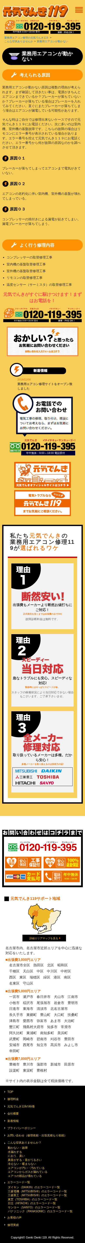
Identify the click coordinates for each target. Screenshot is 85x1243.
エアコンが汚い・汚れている (26, 1168)
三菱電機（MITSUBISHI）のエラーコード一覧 (37, 1191)
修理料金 (13, 1099)
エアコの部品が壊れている (25, 1176)
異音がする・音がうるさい (25, 1160)
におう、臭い (16, 1155)
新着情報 (13, 1121)
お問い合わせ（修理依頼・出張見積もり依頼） (37, 1135)
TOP (10, 1092)
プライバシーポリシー (21, 1128)
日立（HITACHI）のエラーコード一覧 (32, 1203)
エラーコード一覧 (18, 1182)
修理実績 (13, 1225)
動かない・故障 (18, 1147)
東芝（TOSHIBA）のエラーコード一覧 (32, 1199)
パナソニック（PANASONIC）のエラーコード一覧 (40, 1211)
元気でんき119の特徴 (21, 1106)
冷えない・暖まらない (22, 1163)
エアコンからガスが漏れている (28, 1171)
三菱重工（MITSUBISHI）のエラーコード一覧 (37, 1195)
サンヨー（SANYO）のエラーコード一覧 (34, 1207)
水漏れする (15, 1152)
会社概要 (13, 1113)
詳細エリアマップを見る (43, 938)
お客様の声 (14, 1217)
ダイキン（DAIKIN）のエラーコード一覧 (34, 1187)
